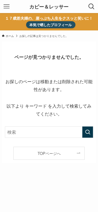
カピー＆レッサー (49, 6)
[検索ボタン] (91, 6)
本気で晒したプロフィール (50, 24)
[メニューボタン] (6, 6)
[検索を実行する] (87, 132)
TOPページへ (49, 153)
